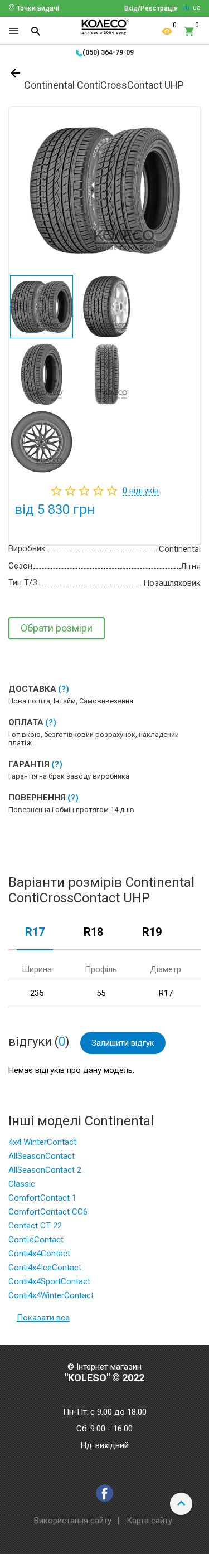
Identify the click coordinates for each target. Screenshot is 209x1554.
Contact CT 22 (35, 1226)
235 (36, 993)
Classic (21, 1184)
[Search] (36, 31)
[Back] (16, 75)
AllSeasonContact (41, 1156)
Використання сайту (72, 1521)
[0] (167, 31)
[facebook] (104, 1493)
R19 (152, 932)
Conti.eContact (36, 1240)
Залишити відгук (122, 1043)
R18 (93, 932)
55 (100, 993)
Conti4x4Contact (39, 1254)
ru (186, 8)
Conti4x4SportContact (49, 1281)
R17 (35, 932)
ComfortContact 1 (42, 1198)
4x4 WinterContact (42, 1142)
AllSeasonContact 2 (44, 1170)
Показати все (43, 1318)
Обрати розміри (57, 628)
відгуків (141, 490)
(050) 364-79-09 (108, 52)
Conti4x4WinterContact (51, 1295)
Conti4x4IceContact (44, 1267)
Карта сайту (149, 1521)
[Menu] (13, 31)
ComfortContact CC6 (48, 1212)
